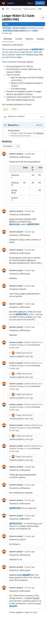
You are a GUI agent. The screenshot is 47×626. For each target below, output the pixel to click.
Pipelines (29, 39)
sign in (27, 612)
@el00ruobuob (15, 523)
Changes (40, 39)
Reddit (12, 242)
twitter (19, 57)
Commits (18, 39)
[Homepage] (3, 3)
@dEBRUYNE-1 (37, 49)
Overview (8, 39)
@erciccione (14, 224)
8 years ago (7, 33)
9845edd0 (39, 133)
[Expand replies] (9, 352)
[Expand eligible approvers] (41, 116)
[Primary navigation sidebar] (3, 9)
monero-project (16, 356)
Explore (11, 3)
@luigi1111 (26, 575)
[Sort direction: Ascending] (18, 146)
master (35, 31)
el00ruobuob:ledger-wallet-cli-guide (16, 31)
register (19, 612)
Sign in (30, 3)
